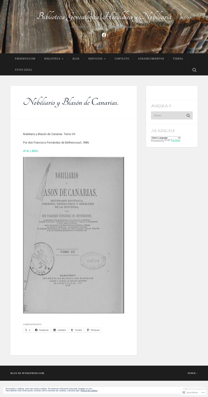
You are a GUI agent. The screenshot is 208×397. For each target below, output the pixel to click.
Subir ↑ (193, 373)
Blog (75, 58)
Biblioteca (52, 58)
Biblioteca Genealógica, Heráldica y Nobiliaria (104, 16)
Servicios (95, 58)
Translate (175, 140)
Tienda (178, 58)
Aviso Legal (23, 69)
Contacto (122, 58)
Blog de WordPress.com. (27, 373)
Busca (194, 69)
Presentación (25, 58)
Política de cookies (89, 391)
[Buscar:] (172, 115)
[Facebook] (104, 35)
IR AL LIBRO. (31, 151)
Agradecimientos (151, 58)
